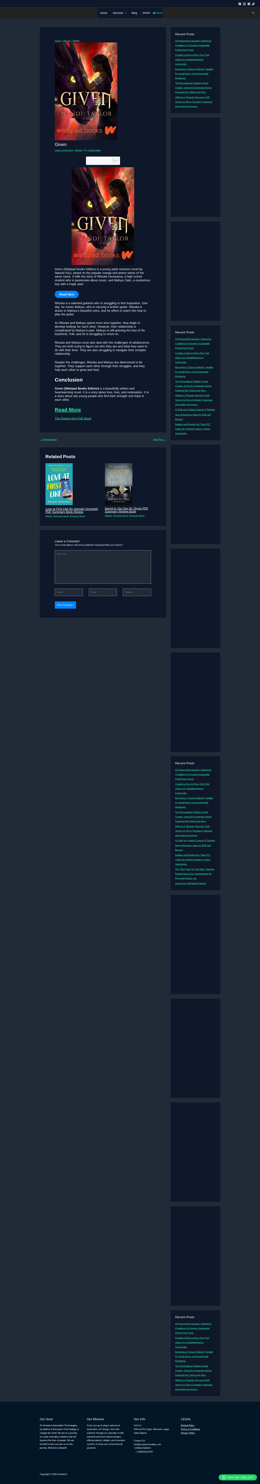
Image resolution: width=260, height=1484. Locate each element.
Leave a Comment (64, 150)
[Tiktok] (253, 4)
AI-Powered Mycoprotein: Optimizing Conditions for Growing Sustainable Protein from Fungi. (193, 45)
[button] (124, 13)
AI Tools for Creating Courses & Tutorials (195, 409)
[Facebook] (239, 4)
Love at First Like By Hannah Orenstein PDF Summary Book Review (71, 510)
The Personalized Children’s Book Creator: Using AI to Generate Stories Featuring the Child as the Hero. (193, 87)
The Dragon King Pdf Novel (73, 418)
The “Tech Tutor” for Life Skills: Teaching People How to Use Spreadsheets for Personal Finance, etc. (194, 874)
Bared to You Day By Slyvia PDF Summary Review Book (126, 510)
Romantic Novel (61, 516)
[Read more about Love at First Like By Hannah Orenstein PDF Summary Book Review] (59, 484)
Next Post (159, 439)
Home (103, 12)
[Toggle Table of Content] (113, 160)
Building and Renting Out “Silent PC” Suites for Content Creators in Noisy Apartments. (193, 429)
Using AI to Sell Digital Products (190, 883)
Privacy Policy (188, 1433)
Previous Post (48, 439)
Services (118, 12)
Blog (134, 12)
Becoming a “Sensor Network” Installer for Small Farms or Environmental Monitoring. (194, 73)
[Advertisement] (195, 167)
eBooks (78, 150)
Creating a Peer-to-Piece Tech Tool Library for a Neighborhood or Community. (192, 59)
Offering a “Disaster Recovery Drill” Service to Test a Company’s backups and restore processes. (193, 102)
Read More (68, 410)
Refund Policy (188, 1425)
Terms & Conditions (190, 1429)
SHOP (146, 12)
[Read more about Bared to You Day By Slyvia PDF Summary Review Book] (118, 483)
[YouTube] (244, 4)
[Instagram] (249, 4)
